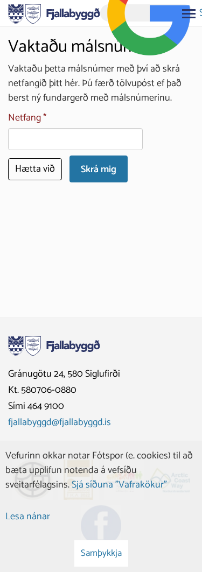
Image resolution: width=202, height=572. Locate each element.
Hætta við (35, 169)
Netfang (24, 118)
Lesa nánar (27, 517)
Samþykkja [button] (101, 553)
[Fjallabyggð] (54, 13)
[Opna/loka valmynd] (188, 13)
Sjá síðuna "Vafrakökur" (119, 485)
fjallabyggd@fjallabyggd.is (59, 422)
